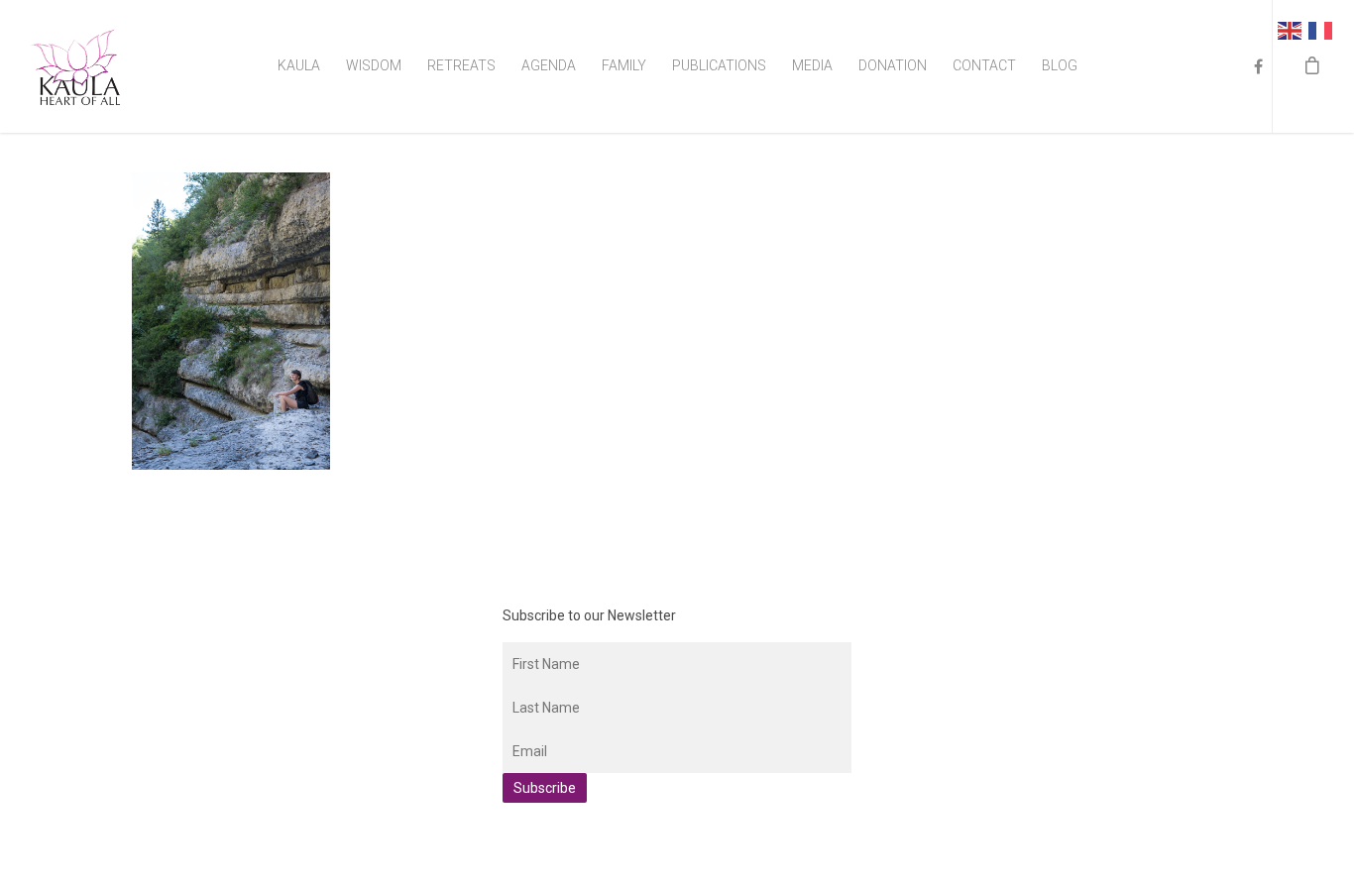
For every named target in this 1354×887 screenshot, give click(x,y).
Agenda (548, 65)
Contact (984, 65)
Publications (719, 65)
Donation (892, 65)
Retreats (461, 65)
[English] (1293, 29)
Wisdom (373, 65)
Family (624, 65)
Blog (1059, 65)
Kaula (299, 65)
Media (812, 65)
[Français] (1323, 29)
